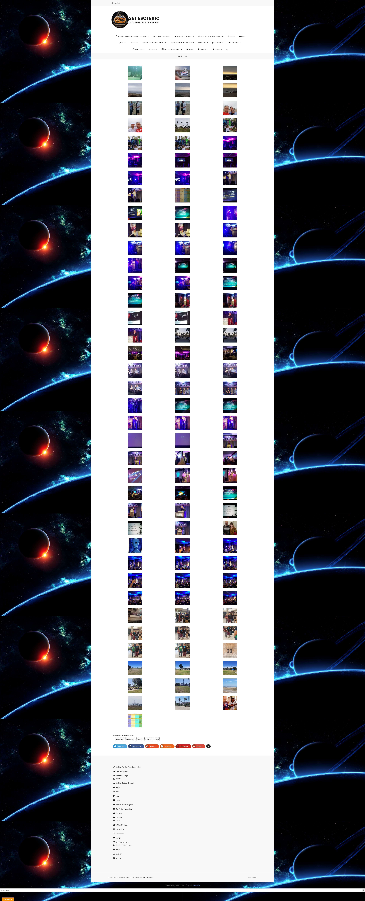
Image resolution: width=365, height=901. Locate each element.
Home (180, 56)
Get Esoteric (144, 18)
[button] (227, 49)
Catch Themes (251, 877)
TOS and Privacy (148, 877)
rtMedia (196, 885)
